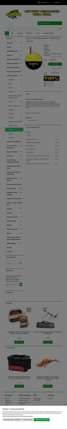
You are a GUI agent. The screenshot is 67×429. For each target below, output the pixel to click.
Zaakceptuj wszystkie (41, 419)
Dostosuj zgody (27, 419)
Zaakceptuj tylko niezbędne (12, 419)
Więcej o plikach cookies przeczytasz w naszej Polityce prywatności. (18, 416)
